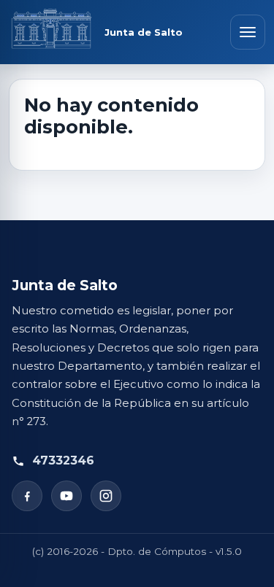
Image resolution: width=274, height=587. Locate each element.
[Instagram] (106, 496)
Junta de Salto (143, 32)
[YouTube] (66, 496)
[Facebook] (27, 496)
